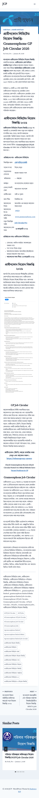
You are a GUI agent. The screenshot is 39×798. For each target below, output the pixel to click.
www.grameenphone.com (25, 217)
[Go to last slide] (5, 749)
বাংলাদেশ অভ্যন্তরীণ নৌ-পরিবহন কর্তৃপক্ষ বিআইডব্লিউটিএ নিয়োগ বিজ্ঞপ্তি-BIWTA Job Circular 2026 (30, 700)
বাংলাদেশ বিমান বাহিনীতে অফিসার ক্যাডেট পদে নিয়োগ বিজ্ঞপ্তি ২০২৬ (9, 698)
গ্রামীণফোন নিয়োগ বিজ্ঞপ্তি (12, 643)
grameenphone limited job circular (16, 638)
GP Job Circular (9, 613)
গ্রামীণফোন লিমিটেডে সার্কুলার (13, 673)
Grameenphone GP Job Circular (15, 617)
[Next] (33, 749)
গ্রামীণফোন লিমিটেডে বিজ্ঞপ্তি (12, 668)
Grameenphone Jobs (11, 626)
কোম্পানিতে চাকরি (21, 162)
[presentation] (19, 739)
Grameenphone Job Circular (14, 621)
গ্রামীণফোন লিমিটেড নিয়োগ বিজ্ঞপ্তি (14, 656)
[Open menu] (35, 4)
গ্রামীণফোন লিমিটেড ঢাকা (11, 651)
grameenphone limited (12, 630)
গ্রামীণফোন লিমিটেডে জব (11, 660)
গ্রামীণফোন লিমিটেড (10, 647)
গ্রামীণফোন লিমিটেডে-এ (11, 677)
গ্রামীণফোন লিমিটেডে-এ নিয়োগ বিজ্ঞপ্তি (15, 681)
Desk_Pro (8, 53)
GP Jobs (21, 613)
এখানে (17, 211)
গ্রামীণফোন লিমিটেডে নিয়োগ (12, 664)
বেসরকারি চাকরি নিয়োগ (17, 30)
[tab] (15, 771)
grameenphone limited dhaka (14, 634)
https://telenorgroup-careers (19, 459)
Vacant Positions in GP (19, 470)
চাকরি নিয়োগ (6, 30)
